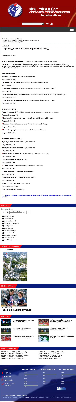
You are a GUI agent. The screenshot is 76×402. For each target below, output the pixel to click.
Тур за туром (35, 40)
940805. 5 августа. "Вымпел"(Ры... (50, 355)
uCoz (27, 397)
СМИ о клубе (8, 380)
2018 (44, 373)
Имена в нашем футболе (17, 309)
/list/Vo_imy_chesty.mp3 (10, 223)
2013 (62, 373)
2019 (25, 386)
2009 (62, 384)
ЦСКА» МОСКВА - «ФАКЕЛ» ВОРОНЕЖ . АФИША (22, 329)
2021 (25, 381)
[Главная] (15, 10)
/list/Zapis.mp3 (7, 226)
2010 (62, 381)
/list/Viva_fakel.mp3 (9, 231)
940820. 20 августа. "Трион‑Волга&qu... (14, 355)
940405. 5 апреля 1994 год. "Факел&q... (52, 352)
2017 (44, 375)
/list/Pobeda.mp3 (8, 219)
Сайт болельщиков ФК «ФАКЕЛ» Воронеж (14, 395)
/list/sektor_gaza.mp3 (9, 235)
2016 (44, 378)
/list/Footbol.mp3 (8, 233)
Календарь (26, 40)
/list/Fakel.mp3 (7, 228)
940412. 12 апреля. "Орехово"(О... (12, 353)
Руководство (6, 40)
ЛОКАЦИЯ (7, 376)
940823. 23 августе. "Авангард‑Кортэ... (52, 353)
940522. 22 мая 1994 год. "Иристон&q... (14, 352)
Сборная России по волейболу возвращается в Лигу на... (23, 337)
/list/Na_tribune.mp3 (9, 221)
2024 (25, 373)
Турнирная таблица (16, 40)
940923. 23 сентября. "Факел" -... (12, 358)
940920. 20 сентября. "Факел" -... (50, 358)
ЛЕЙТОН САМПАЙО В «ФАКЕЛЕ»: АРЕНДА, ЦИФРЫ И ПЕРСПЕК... (61, 321)
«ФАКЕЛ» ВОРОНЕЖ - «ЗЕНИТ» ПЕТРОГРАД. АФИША (23, 321)
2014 (44, 384)
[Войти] (47, 24)
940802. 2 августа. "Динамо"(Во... (12, 356)
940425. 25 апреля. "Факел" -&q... (50, 356)
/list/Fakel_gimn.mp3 (9, 240)
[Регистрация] (52, 24)
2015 (44, 381)
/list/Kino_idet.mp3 (8, 238)
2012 (62, 375)
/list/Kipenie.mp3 (8, 216)
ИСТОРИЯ (8, 373)
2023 (25, 375)
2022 (25, 378)
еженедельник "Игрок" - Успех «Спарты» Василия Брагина (53, 397)
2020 (25, 384)
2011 (62, 378)
